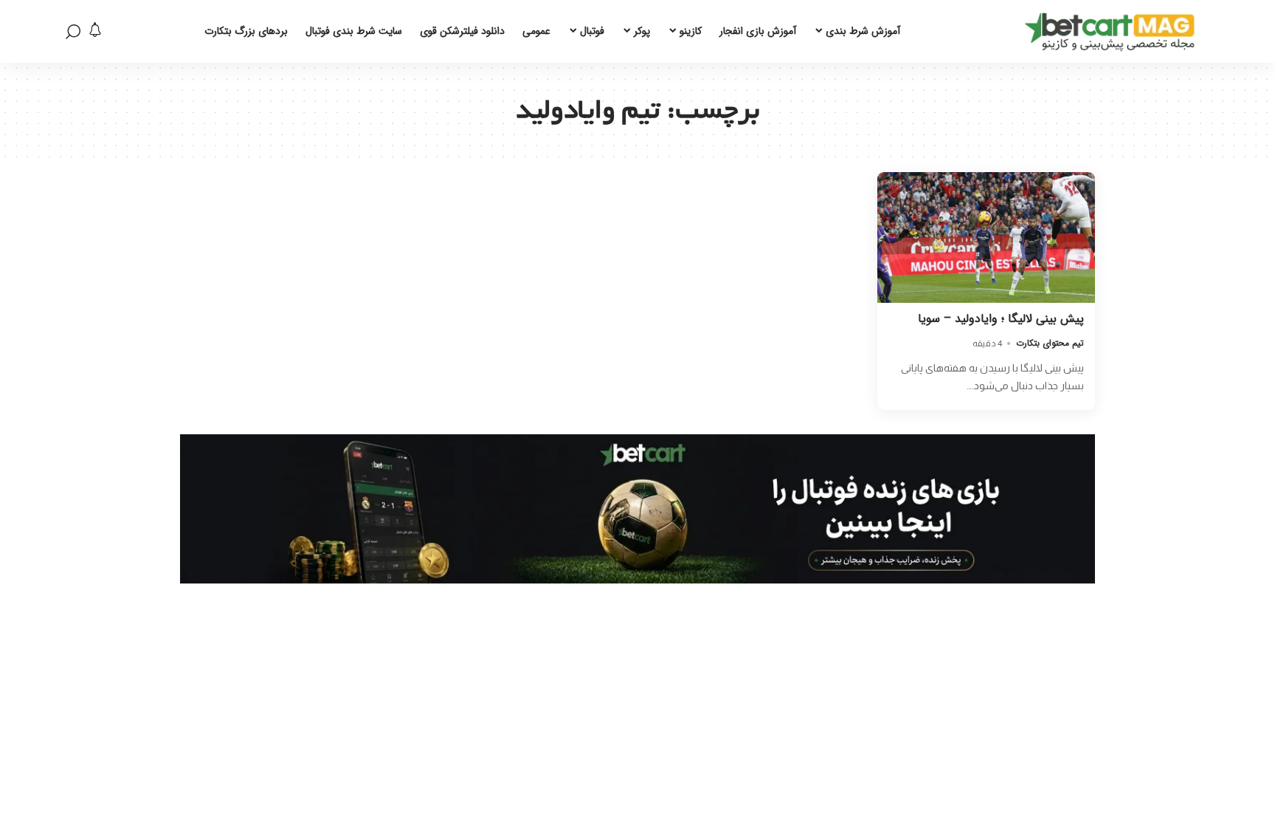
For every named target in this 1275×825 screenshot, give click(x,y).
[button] (73, 31)
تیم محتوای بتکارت (1050, 343)
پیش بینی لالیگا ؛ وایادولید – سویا (1001, 318)
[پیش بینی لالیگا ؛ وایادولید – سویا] (986, 237)
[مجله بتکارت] (1113, 32)
